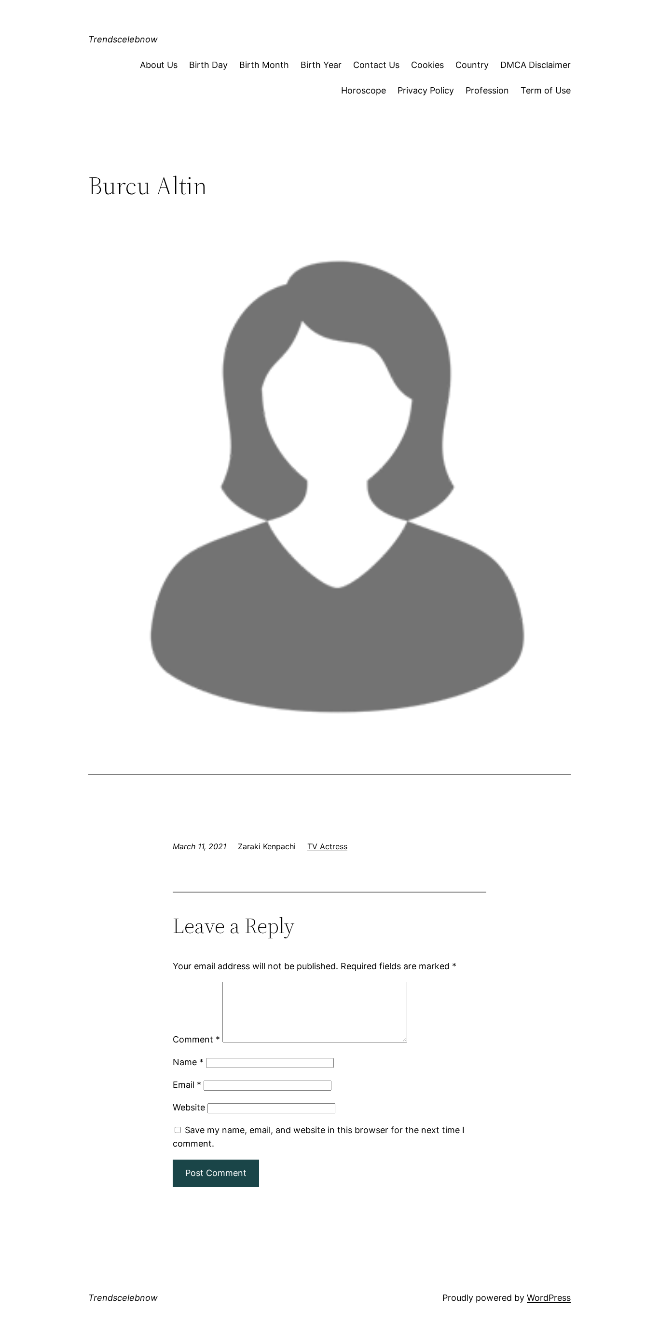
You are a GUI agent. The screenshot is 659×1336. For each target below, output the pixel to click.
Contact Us (376, 65)
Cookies (427, 65)
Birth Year (321, 65)
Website (189, 1107)
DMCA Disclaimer (535, 65)
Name (188, 1062)
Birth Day (208, 65)
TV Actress (327, 846)
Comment (196, 1039)
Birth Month (264, 65)
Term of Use (546, 90)
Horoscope (363, 90)
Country (472, 65)
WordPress (549, 1298)
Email (187, 1085)
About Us (159, 65)
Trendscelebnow (123, 39)
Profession (487, 90)
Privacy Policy (426, 90)
